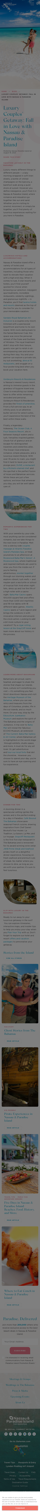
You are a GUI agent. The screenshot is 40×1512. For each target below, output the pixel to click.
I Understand (20, 1508)
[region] (20, 1501)
